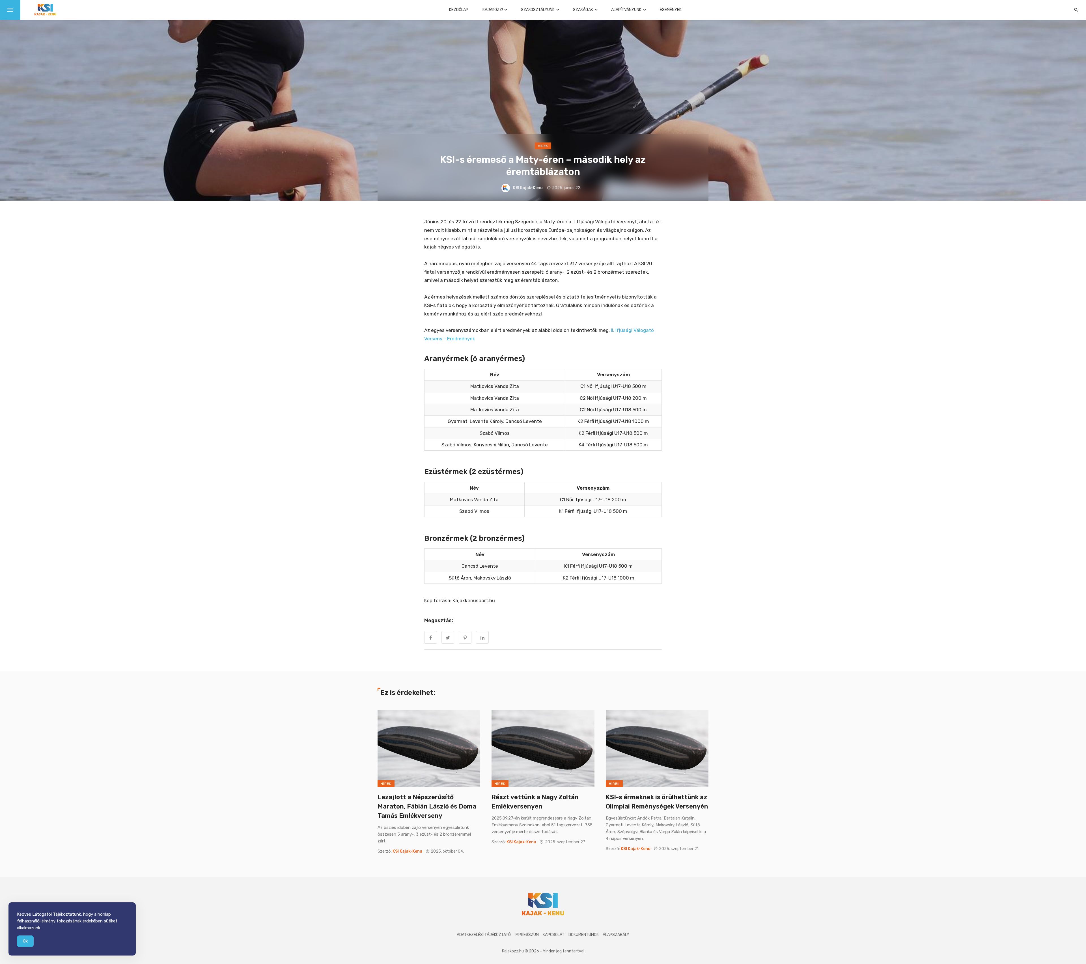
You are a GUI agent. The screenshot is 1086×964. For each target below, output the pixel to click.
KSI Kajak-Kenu (528, 187)
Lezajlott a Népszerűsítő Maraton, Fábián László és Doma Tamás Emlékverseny (427, 806)
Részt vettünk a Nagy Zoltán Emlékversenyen (535, 802)
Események (671, 9)
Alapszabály (616, 934)
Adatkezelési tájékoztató (484, 934)
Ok (25, 941)
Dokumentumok (583, 934)
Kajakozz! (492, 9)
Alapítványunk (626, 9)
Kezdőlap (458, 9)
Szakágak (583, 9)
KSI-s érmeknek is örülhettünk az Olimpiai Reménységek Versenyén (657, 802)
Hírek (543, 146)
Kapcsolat (553, 934)
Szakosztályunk (538, 9)
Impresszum (527, 934)
